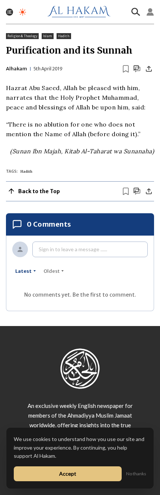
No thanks (136, 473)
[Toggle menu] (9, 12)
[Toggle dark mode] (22, 12)
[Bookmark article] (125, 69)
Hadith (64, 36)
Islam (47, 36)
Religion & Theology (22, 36)
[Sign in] (150, 12)
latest (23, 271)
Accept (67, 473)
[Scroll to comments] (137, 69)
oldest (52, 271)
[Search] (135, 11)
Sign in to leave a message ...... (73, 249)
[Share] (149, 69)
